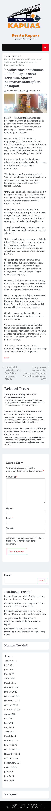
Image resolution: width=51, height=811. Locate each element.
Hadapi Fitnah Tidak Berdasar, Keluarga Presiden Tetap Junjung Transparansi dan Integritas (25, 431)
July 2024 (8, 771)
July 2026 (8, 665)
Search (7, 575)
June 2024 (9, 776)
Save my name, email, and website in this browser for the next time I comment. (24, 541)
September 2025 (12, 709)
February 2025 (11, 740)
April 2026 (9, 678)
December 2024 (12, 749)
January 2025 (10, 745)
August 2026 (10, 661)
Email (9, 518)
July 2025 (8, 718)
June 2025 (9, 723)
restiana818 (34, 90)
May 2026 (9, 674)
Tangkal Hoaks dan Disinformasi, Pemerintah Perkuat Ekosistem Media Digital (22, 621)
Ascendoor (18, 807)
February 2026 (11, 687)
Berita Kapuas (25, 35)
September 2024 (12, 763)
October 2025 (11, 705)
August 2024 (10, 767)
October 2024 (11, 758)
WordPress (39, 807)
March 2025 (10, 736)
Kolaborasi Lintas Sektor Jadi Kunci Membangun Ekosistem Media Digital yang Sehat (24, 631)
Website (10, 528)
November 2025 (12, 700)
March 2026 (10, 683)
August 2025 (10, 714)
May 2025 (9, 727)
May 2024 (9, 780)
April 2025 (9, 732)
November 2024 (12, 754)
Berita (6, 358)
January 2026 (10, 692)
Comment (11, 477)
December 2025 (12, 696)
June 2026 (9, 669)
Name (9, 508)
